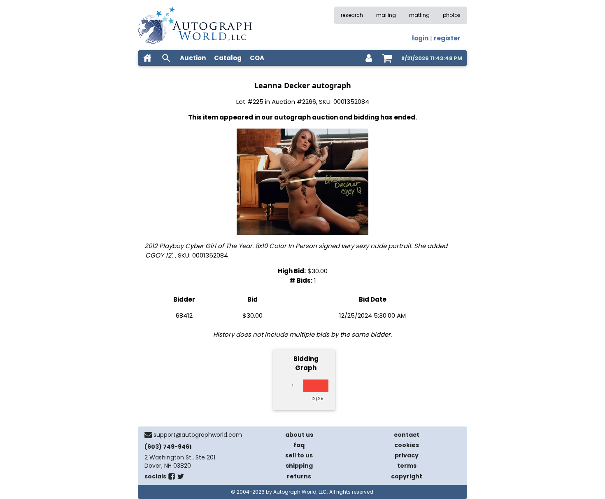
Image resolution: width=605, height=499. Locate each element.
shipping (299, 466)
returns (299, 476)
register (447, 38)
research (352, 15)
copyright (406, 476)
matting (419, 15)
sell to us (299, 455)
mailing (386, 15)
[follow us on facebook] (171, 478)
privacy (407, 455)
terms (407, 466)
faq (299, 445)
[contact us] (148, 434)
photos (452, 15)
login (420, 38)
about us (299, 435)
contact (406, 435)
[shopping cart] (387, 58)
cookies (406, 445)
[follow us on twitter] (180, 478)
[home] (147, 58)
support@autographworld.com (198, 435)
